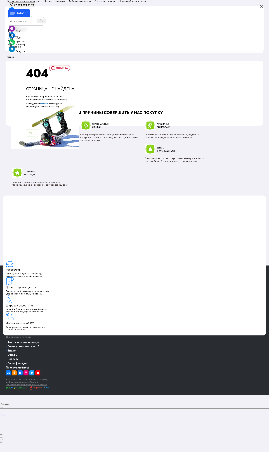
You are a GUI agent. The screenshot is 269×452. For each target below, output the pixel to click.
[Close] (1, 407)
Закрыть (5, 404)
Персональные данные (36, 384)
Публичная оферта (15, 384)
